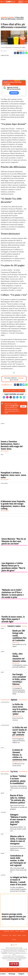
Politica (11, 17)
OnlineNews (5, 451)
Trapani (14, 939)
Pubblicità (15, 968)
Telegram (18, 974)
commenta (21, 378)
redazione (5, 51)
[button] (2, 924)
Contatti (10, 968)
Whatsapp (9, 974)
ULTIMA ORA (6, 931)
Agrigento (22, 931)
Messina (14, 935)
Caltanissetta (5, 935)
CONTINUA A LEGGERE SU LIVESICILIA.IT (14, 390)
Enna (10, 935)
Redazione (16, 642)
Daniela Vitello (17, 686)
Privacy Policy (4, 968)
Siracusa (24, 935)
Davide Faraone (18, 716)
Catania (17, 931)
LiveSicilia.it (4, 17)
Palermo (12, 931)
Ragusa (19, 935)
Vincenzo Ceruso (18, 761)
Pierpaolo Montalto (19, 736)
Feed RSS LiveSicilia (23, 968)
